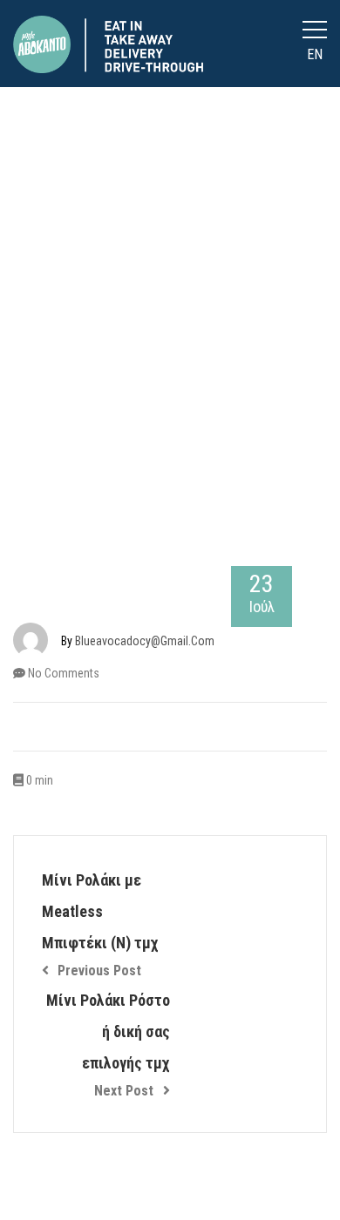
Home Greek (163, 369)
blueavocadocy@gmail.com (144, 641)
